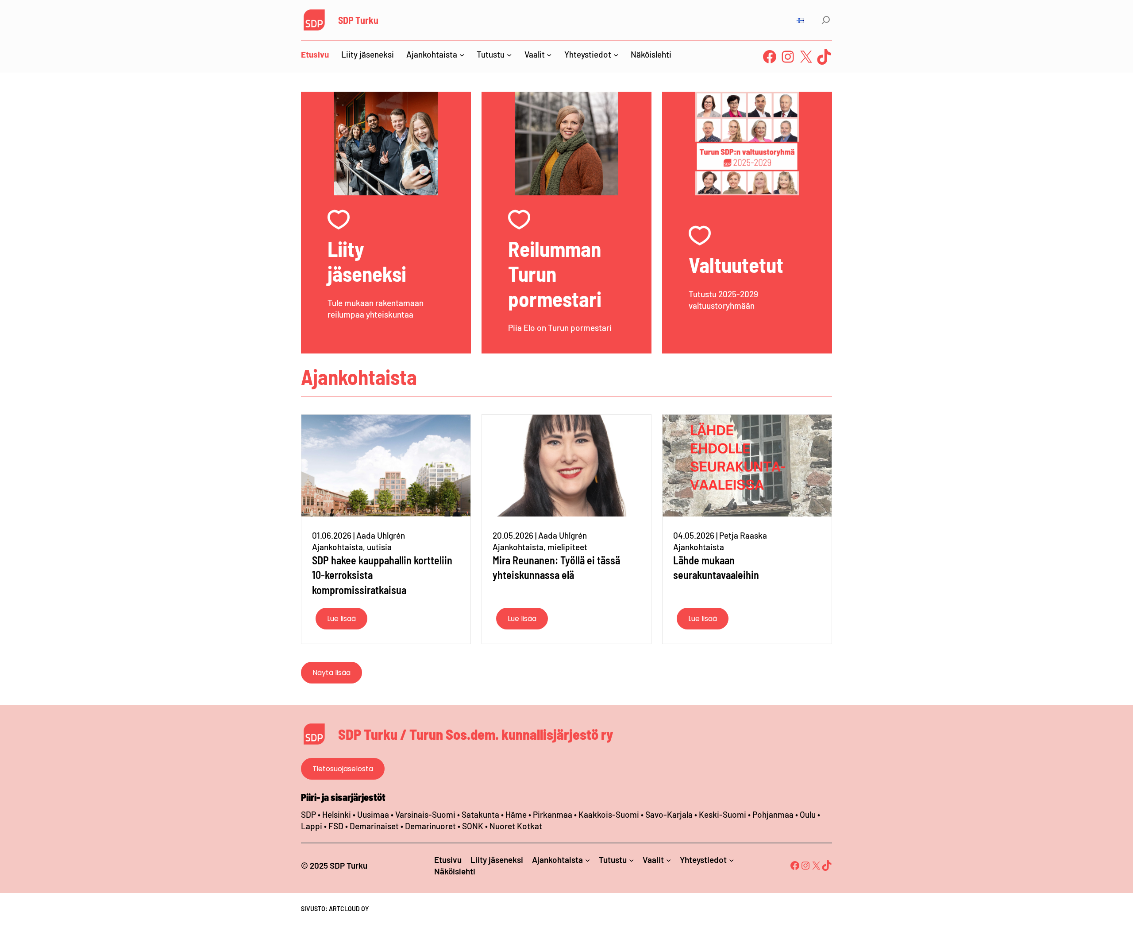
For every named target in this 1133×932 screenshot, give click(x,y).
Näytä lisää (331, 673)
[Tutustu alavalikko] (509, 54)
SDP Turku (358, 20)
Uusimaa (373, 814)
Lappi (311, 826)
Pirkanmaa (552, 814)
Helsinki (337, 814)
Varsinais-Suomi (425, 814)
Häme (516, 814)
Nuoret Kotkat (515, 826)
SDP (308, 814)
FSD (335, 826)
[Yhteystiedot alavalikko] (615, 54)
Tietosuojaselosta (342, 769)
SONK (472, 826)
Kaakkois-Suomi (608, 814)
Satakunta (480, 814)
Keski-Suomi (722, 814)
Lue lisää (341, 619)
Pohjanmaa (773, 814)
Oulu (808, 814)
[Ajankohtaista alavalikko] (461, 54)
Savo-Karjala (669, 814)
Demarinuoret (430, 826)
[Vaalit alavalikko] (549, 54)
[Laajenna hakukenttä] (826, 20)
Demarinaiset (374, 826)
